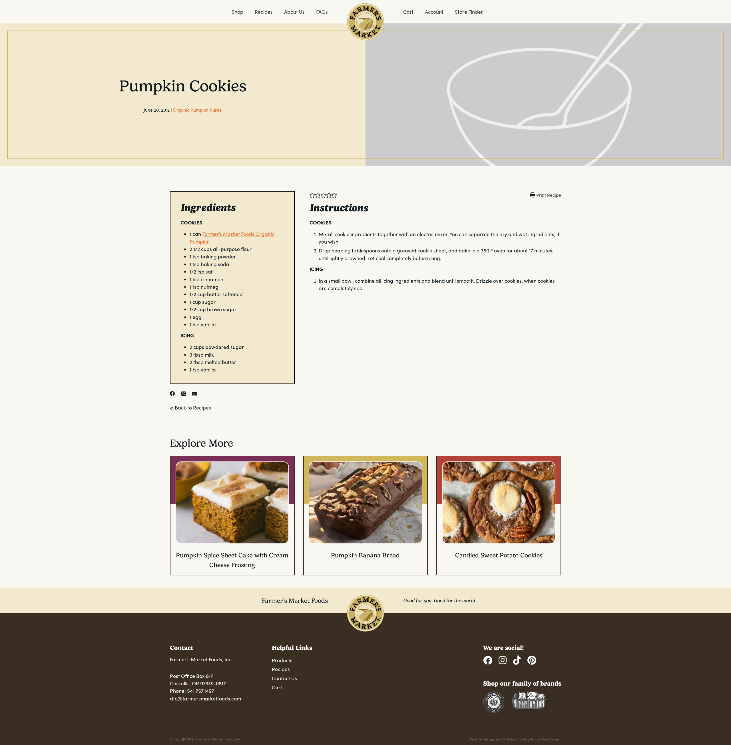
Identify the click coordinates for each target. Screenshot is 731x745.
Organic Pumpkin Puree (197, 110)
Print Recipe (548, 195)
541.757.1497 (200, 690)
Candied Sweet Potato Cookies (499, 555)
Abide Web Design (545, 738)
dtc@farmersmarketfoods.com (205, 698)
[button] (312, 194)
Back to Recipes (192, 407)
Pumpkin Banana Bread (365, 555)
